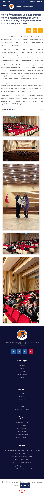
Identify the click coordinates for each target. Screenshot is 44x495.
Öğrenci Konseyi (22, 425)
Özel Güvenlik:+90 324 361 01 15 (22, 463)
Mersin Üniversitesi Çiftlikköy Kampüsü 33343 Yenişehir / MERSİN (22, 450)
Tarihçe (22, 368)
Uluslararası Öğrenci (22, 434)
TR (38, 1)
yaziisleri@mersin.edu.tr (22, 466)
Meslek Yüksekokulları (22, 403)
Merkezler (22, 406)
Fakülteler (22, 397)
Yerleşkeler (22, 377)
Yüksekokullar (22, 400)
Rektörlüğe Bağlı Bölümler (22, 409)
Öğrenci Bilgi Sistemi (22, 422)
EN (41, 1)
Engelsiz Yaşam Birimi (22, 431)
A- (40, 30)
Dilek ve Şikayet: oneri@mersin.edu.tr (22, 469)
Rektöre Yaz (24, 2)
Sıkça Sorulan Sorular (22, 437)
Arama (33, 2)
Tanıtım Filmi (22, 381)
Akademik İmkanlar (22, 374)
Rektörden (22, 365)
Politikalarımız (22, 371)
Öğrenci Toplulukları (22, 428)
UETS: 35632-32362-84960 (22, 459)
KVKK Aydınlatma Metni (22, 472)
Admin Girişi (26, 485)
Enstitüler (22, 394)
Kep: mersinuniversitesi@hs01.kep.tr (22, 456)
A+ (29, 30)
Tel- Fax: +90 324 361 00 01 (22, 453)
